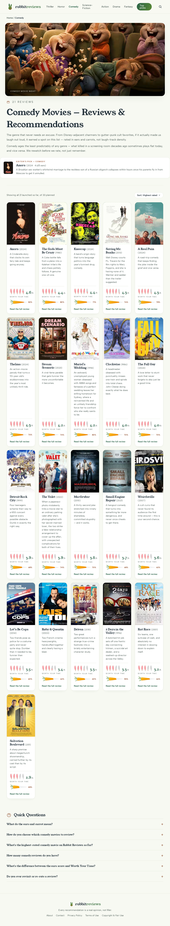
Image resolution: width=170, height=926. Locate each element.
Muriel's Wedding (80, 366)
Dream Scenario (48, 366)
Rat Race (144, 629)
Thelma (15, 364)
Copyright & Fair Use (113, 915)
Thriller (50, 6)
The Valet (48, 497)
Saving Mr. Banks (113, 250)
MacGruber (82, 497)
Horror (61, 6)
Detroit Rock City (18, 498)
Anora (14, 249)
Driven (78, 629)
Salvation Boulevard (17, 742)
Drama (116, 6)
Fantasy (128, 6)
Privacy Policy (75, 915)
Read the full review (19, 309)
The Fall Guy (146, 364)
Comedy (73, 6)
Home (10, 17)
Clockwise (113, 364)
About (49, 915)
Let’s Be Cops (19, 629)
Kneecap (80, 249)
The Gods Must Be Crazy (52, 250)
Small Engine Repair (115, 498)
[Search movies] (160, 6)
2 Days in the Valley (115, 631)
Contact (60, 915)
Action (105, 6)
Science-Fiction (87, 7)
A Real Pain (146, 249)
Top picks (143, 6)
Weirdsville (146, 497)
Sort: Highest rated (147, 195)
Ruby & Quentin (53, 629)
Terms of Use (92, 915)
